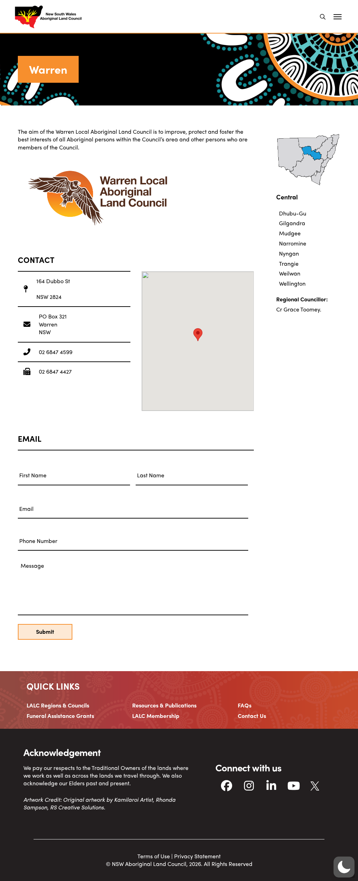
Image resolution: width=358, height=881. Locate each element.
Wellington (292, 283)
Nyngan (289, 253)
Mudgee (290, 233)
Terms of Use (153, 856)
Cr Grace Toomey (298, 309)
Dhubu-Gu (292, 213)
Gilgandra (292, 223)
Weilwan (289, 273)
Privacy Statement (197, 856)
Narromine (292, 243)
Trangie (289, 263)
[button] (322, 16)
